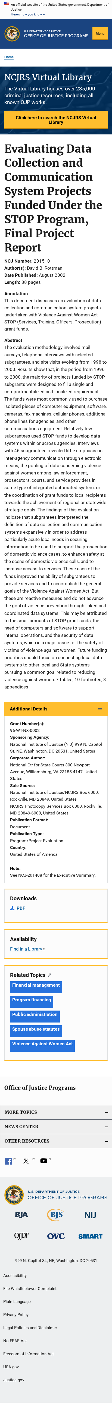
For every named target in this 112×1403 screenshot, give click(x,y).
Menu (100, 34)
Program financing (31, 999)
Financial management (36, 985)
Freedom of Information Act (28, 1353)
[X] (28, 1163)
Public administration (35, 1014)
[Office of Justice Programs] (12, 34)
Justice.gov (13, 1379)
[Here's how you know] (56, 9)
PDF (21, 908)
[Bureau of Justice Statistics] (56, 1222)
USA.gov (11, 1366)
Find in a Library (26, 949)
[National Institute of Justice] (90, 1219)
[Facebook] (10, 1163)
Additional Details (29, 709)
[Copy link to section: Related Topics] (48, 974)
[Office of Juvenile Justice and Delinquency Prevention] (21, 1240)
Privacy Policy (16, 1314)
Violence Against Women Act (42, 1043)
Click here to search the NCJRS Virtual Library (56, 120)
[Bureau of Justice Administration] (21, 1219)
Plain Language (17, 1301)
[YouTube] (46, 1163)
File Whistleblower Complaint (30, 1288)
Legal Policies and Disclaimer (30, 1327)
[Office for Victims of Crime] (56, 1240)
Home (9, 57)
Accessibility (15, 1275)
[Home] (56, 33)
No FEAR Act (15, 1340)
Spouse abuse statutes (36, 1029)
